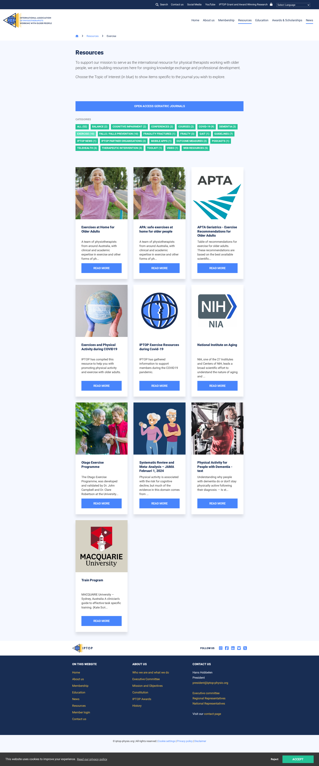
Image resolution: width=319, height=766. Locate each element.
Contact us (177, 4)
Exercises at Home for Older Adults (97, 229)
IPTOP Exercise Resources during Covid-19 (159, 347)
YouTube (210, 4)
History (137, 705)
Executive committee (206, 693)
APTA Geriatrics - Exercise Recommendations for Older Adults (217, 231)
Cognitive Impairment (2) (129, 126)
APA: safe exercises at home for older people (156, 229)
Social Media (194, 4)
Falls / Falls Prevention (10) (118, 133)
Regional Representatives (209, 698)
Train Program (92, 580)
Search (164, 4)
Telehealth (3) (87, 147)
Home (195, 20)
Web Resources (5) (195, 147)
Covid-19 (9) (206, 126)
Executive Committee (146, 679)
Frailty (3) (187, 133)
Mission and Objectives (147, 685)
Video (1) (172, 147)
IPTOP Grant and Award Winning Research (243, 4)
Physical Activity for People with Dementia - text (214, 466)
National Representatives (209, 703)
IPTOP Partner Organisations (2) (123, 140)
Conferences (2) (162, 126)
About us (209, 20)
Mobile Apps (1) (161, 140)
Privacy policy (185, 741)
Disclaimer (200, 741)
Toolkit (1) (154, 147)
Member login (81, 712)
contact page (212, 714)
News (309, 20)
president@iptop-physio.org (210, 683)
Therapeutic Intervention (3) (122, 147)
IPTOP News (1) (86, 140)
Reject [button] (274, 759)
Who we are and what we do (150, 672)
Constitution (140, 692)
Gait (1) (204, 133)
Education (261, 20)
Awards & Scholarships (287, 20)
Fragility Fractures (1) (159, 133)
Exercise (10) (85, 133)
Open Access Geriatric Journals (159, 106)
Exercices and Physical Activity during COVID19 (99, 347)
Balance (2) (99, 126)
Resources (245, 20)
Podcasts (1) (220, 140)
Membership (226, 20)
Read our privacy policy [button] (92, 759)
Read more (101, 268)
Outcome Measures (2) (191, 140)
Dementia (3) (227, 126)
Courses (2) (186, 126)
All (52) (82, 126)
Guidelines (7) (223, 133)
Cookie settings (166, 741)
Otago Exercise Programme (92, 464)
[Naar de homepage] (75, 36)
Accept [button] (297, 759)
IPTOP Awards (141, 699)
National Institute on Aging (217, 345)
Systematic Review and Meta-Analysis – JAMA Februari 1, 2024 (156, 466)
